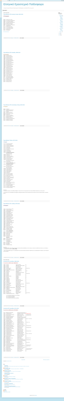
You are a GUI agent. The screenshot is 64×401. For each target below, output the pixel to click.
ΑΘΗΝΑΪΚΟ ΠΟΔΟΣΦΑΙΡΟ (7, 370)
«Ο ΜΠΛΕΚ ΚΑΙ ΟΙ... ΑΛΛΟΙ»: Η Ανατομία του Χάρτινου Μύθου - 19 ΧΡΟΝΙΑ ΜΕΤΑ (13, 368)
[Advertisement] (26, 45)
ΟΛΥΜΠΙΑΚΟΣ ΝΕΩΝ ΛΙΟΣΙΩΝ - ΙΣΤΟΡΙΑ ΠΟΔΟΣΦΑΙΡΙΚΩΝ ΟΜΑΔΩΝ (12, 386)
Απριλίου (61, 15)
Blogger (36, 395)
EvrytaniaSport (6, 365)
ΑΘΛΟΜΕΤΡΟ (6, 375)
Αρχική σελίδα (23, 359)
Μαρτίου (61, 31)
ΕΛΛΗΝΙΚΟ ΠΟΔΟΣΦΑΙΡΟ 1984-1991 (8, 373)
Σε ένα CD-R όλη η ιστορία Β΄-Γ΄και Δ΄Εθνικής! (9, 384)
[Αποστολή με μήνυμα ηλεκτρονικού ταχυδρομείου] (20, 90)
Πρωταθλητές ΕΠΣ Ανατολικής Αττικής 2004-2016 (14, 104)
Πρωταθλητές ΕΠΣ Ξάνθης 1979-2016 (11, 203)
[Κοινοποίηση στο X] (22, 90)
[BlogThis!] (21, 90)
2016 (60, 14)
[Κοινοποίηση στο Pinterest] (23, 90)
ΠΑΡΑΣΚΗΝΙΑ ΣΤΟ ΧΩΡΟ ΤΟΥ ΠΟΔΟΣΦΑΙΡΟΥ (10, 378)
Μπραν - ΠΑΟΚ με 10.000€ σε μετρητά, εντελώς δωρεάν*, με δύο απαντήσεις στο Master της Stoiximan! (16, 366)
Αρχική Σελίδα (5, 10)
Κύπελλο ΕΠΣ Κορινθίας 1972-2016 (11, 308)
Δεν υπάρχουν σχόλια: (16, 90)
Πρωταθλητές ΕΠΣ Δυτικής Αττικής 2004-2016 (13, 14)
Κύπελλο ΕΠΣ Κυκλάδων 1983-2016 (11, 261)
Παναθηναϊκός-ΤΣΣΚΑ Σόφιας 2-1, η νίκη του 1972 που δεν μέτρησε (12, 371)
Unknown (5, 390)
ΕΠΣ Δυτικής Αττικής (6, 31)
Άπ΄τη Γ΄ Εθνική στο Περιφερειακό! (8, 383)
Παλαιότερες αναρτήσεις (46, 359)
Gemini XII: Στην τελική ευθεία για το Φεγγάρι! (9, 376)
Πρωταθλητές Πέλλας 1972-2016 (10, 140)
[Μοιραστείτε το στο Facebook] (22, 90)
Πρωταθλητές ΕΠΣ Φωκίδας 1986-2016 (11, 52)
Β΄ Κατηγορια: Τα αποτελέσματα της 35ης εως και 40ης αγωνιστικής (12, 381)
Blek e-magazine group (7, 368)
